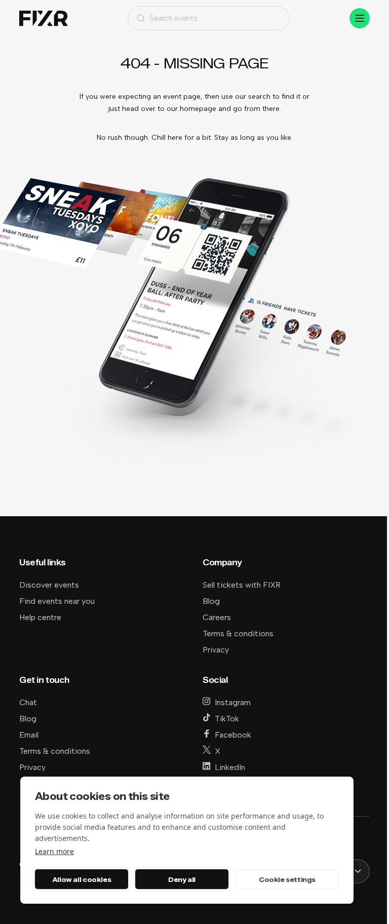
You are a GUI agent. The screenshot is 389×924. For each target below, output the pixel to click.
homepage (198, 108)
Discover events (49, 585)
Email (28, 735)
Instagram (233, 702)
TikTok (227, 718)
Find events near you (57, 601)
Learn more (54, 851)
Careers (217, 617)
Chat (28, 702)
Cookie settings (287, 879)
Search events (173, 18)
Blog (211, 601)
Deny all (182, 879)
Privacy (216, 649)
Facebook (233, 735)
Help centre (40, 617)
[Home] (43, 18)
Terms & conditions (238, 633)
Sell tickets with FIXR (242, 585)
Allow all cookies (81, 879)
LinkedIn (230, 767)
